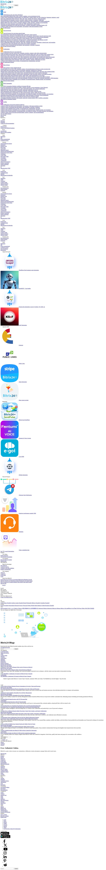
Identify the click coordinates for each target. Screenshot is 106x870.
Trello (2, 797)
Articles (2, 778)
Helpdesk (3, 766)
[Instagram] (5, 854)
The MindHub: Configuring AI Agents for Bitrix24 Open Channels (16, 676)
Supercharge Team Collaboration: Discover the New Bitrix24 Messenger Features (19, 718)
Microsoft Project (4, 800)
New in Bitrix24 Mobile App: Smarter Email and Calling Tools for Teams (17, 726)
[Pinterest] (4, 862)
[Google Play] (5, 837)
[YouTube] (5, 850)
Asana (2, 792)
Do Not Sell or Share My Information (12, 828)
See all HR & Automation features (8, 99)
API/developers (4, 810)
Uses (2, 783)
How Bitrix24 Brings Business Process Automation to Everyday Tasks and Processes (20, 688)
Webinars (3, 767)
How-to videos (4, 769)
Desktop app (3, 809)
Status (2, 773)
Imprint (5, 826)
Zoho (2, 796)
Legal (4, 819)
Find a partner (4, 814)
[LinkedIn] (5, 858)
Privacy (5, 822)
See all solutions (4, 248)
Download (3, 788)
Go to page (3, 737)
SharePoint (3, 803)
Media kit (3, 758)
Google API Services (5, 812)
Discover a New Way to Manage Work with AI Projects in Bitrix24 (16, 669)
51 (6, 739)
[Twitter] (5, 846)
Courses (2, 774)
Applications (3, 675)
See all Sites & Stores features (7, 80)
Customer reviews (5, 780)
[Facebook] (4, 842)
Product (2, 756)
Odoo (2, 804)
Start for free (3, 3)
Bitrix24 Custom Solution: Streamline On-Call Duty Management (15, 695)
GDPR (5, 823)
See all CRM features (5, 27)
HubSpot (3, 799)
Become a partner (5, 816)
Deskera (2, 801)
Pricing (2, 116)
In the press (3, 761)
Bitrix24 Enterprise (5, 764)
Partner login (3, 817)
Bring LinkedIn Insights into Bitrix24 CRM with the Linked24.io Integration (18, 733)
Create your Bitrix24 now (6, 597)
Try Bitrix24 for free (5, 647)
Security (5, 825)
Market (2, 806)
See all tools (3, 115)
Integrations (3, 250)
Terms (4, 821)
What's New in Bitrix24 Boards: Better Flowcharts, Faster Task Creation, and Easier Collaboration (23, 713)
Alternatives (3, 782)
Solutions (3, 779)
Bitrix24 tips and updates (6, 668)
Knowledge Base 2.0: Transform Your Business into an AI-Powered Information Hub (20, 707)
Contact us (3, 760)
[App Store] (5, 834)
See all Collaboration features (7, 62)
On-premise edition (5, 787)
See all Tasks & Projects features (8, 46)
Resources (3, 784)
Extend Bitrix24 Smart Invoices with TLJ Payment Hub (13, 701)
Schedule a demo (4, 771)
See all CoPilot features (6, 113)
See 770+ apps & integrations (7, 551)
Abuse (4, 827)
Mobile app (3, 808)
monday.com (3, 795)
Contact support (4, 770)
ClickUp (2, 793)
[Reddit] (5, 866)
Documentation (4, 790)
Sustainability (4, 762)
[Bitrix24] (7, 2)
